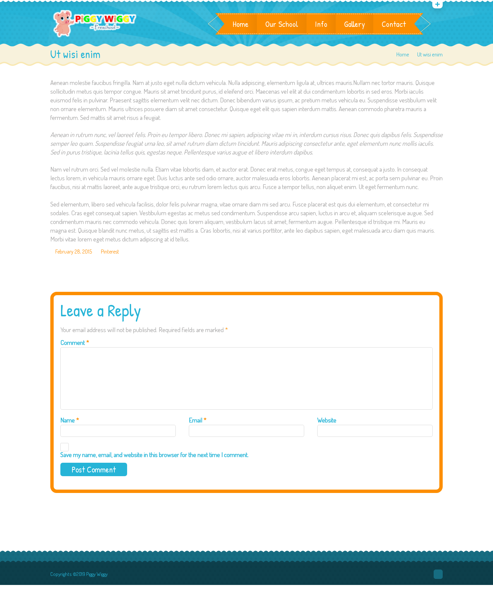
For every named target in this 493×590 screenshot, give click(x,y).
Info (321, 23)
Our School (281, 23)
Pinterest (110, 251)
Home (241, 23)
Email (198, 420)
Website (326, 420)
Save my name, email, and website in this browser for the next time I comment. (154, 454)
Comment (74, 342)
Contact (394, 23)
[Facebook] (438, 574)
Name (69, 420)
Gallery (354, 23)
